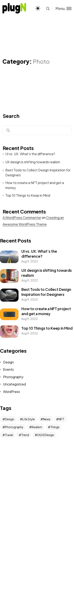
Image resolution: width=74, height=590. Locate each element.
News (46, 419)
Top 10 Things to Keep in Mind (27, 195)
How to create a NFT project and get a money (34, 185)
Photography (13, 377)
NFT (61, 419)
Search (11, 116)
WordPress (11, 391)
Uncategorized (14, 384)
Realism (37, 427)
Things (54, 427)
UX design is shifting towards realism (32, 162)
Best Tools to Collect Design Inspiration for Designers (38, 172)
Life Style (28, 419)
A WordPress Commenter (22, 217)
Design (8, 362)
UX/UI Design (45, 435)
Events (8, 369)
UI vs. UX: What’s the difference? (30, 154)
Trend (25, 435)
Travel (9, 435)
